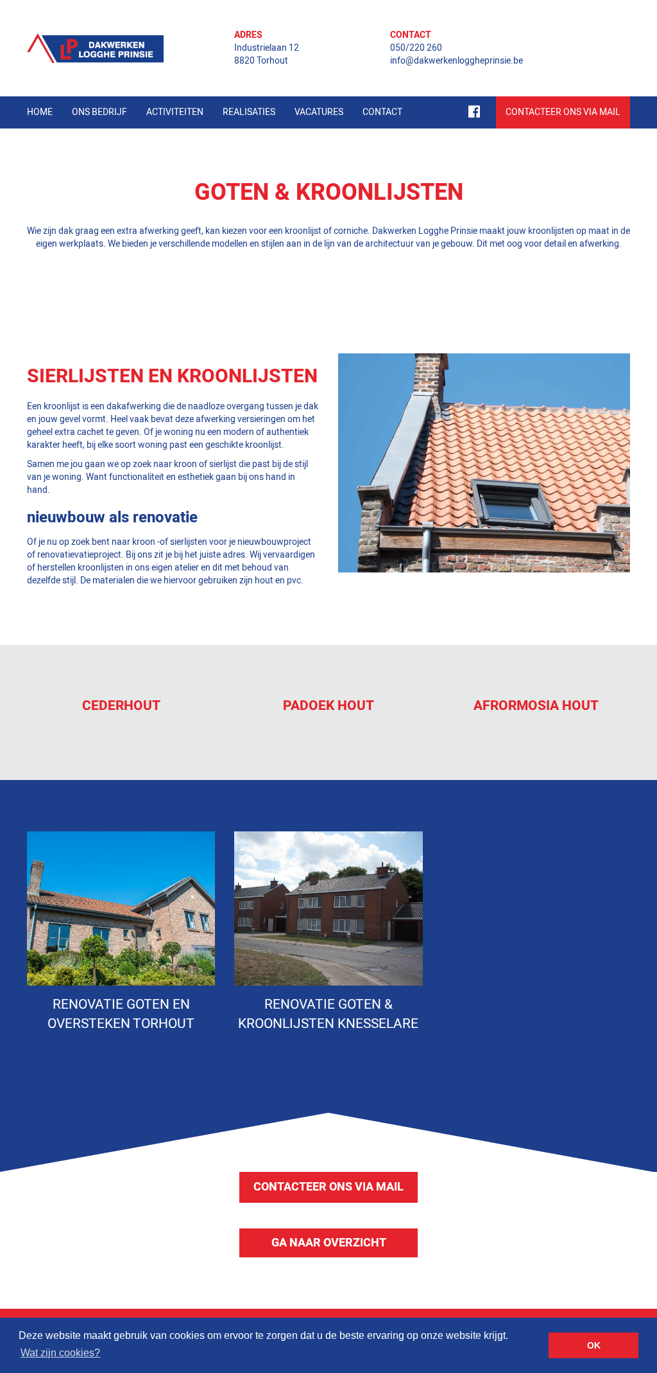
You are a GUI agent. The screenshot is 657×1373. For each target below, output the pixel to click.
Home (40, 112)
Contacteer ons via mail (328, 1187)
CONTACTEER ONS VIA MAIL (563, 112)
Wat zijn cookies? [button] (60, 1352)
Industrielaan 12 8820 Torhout (266, 54)
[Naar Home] (95, 47)
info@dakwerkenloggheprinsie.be (456, 60)
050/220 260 (416, 48)
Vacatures (318, 112)
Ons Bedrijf (99, 112)
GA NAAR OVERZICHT (328, 1243)
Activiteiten (174, 112)
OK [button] (594, 1345)
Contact (382, 112)
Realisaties (249, 112)
